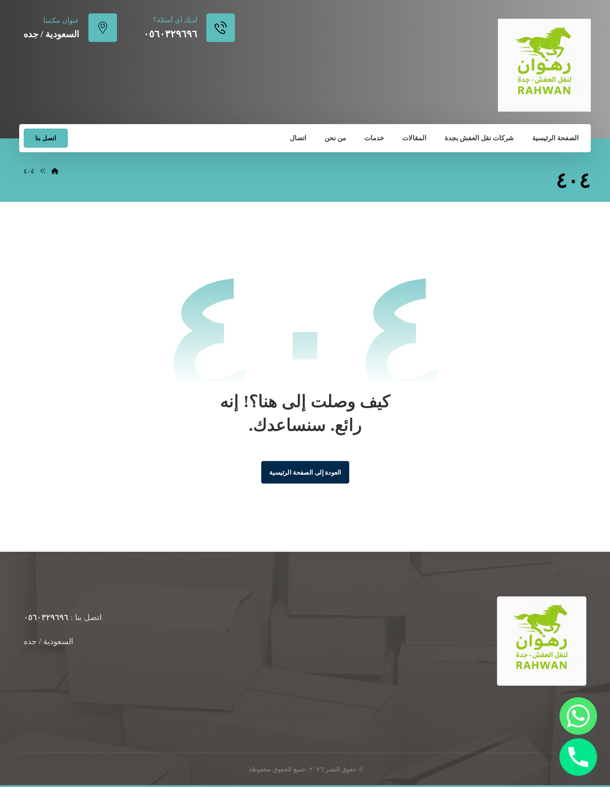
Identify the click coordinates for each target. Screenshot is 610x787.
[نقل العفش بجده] (544, 65)
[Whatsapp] (578, 716)
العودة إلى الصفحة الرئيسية (305, 471)
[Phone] (578, 757)
